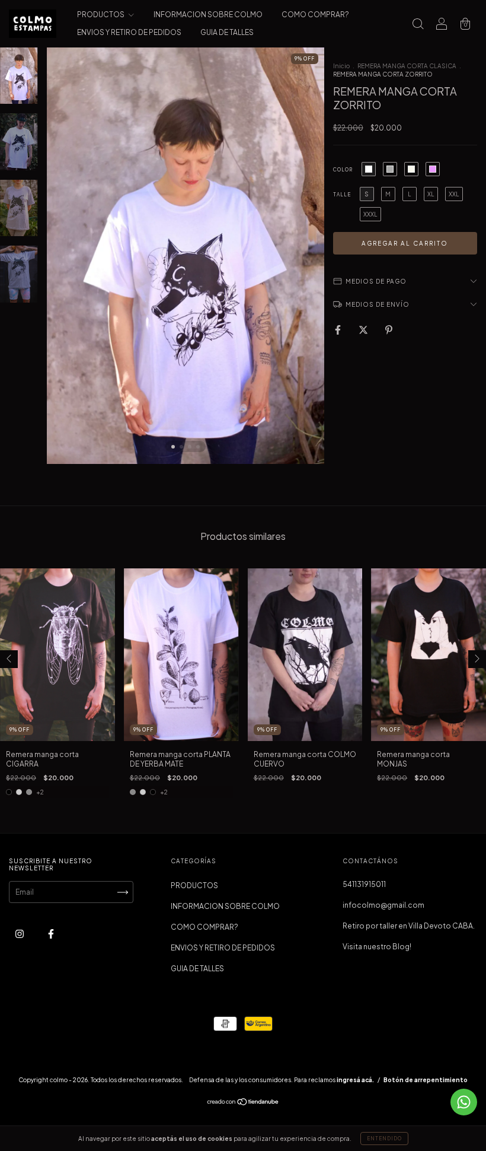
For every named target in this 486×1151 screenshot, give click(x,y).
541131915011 (364, 884)
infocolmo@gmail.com (383, 905)
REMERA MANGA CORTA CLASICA (406, 65)
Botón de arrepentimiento (425, 1079)
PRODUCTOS (101, 14)
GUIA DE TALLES (227, 32)
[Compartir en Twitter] (364, 329)
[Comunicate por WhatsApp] (463, 1102)
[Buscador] (418, 25)
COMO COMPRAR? (315, 14)
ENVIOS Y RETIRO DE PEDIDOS (129, 32)
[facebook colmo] (51, 934)
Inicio (341, 65)
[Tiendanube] (243, 1103)
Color (343, 170)
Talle (342, 195)
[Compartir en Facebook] (338, 329)
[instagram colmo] (20, 934)
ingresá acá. (355, 1079)
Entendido (384, 1139)
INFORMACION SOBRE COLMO (208, 14)
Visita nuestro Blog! (377, 946)
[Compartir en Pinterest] (389, 329)
